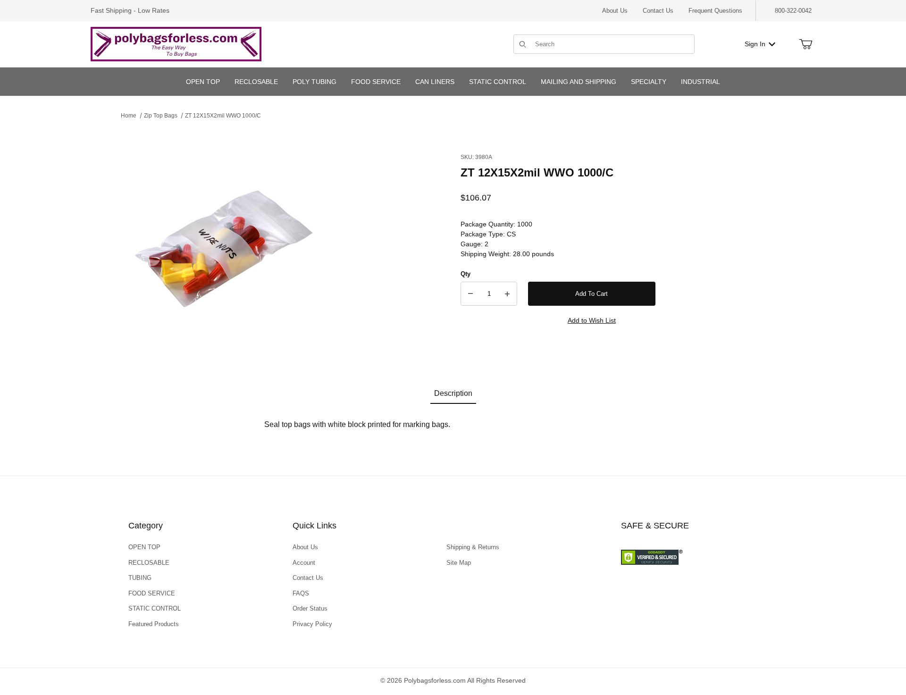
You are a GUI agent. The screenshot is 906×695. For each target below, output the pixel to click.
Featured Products (153, 624)
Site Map (458, 562)
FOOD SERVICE (151, 593)
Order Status (310, 608)
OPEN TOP (144, 547)
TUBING (139, 577)
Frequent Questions (715, 10)
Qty (465, 273)
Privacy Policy (312, 624)
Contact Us (658, 10)
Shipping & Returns (472, 547)
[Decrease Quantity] (470, 294)
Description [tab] (453, 393)
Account (304, 562)
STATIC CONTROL (154, 608)
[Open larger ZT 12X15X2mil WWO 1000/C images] (224, 244)
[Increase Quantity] (507, 294)
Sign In (755, 44)
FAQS (301, 593)
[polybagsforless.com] (176, 43)
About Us (615, 10)
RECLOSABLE (148, 562)
